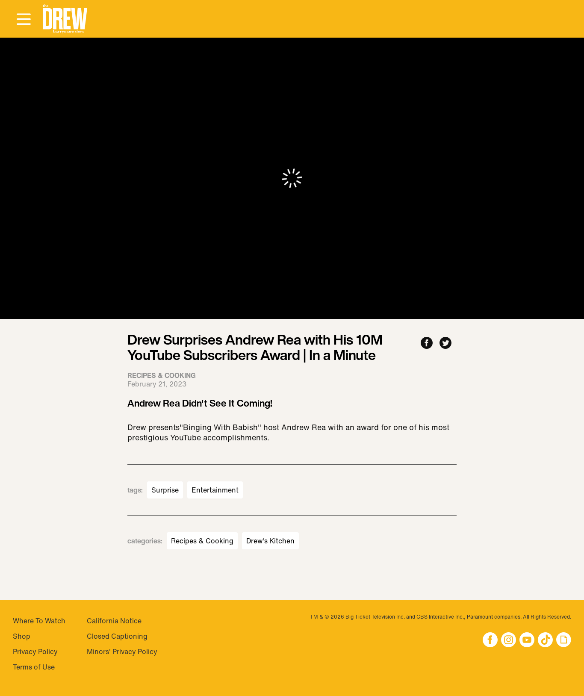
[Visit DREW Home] (65, 19)
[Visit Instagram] (508, 640)
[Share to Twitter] (445, 343)
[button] (65, 19)
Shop (21, 636)
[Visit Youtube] (526, 640)
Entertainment (215, 490)
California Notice (114, 621)
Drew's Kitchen (270, 541)
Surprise (165, 490)
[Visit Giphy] (563, 640)
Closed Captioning (117, 636)
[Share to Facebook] (427, 343)
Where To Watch (39, 621)
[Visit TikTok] (545, 640)
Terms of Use (34, 667)
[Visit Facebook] (490, 640)
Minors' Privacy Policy (122, 651)
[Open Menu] (23, 20)
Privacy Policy (35, 651)
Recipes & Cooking (202, 541)
